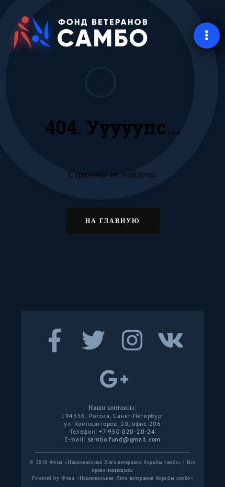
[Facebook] (54, 347)
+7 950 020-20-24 (127, 431)
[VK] (171, 347)
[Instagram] (132, 347)
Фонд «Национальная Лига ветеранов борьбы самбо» (127, 478)
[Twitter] (93, 347)
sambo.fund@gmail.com (124, 439)
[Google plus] (112, 385)
